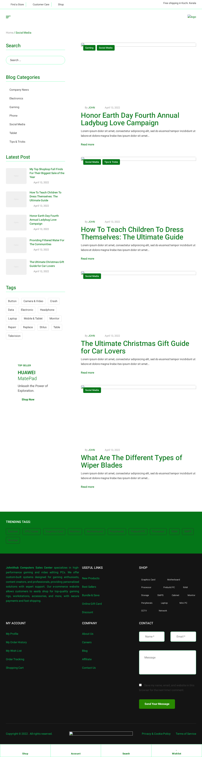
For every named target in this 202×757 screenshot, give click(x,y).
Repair (12, 327)
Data (11, 310)
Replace (28, 327)
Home (9, 33)
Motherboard (95, 531)
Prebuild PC (138, 531)
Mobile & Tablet (33, 318)
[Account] (76, 748)
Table (56, 327)
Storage (13, 540)
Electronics (16, 98)
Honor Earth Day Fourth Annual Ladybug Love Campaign (130, 119)
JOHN (91, 107)
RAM (174, 531)
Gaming (89, 48)
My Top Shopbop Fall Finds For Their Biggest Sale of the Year (47, 173)
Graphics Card (54, 531)
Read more (87, 144)
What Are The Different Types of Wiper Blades (131, 462)
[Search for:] (35, 60)
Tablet (13, 133)
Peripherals (117, 531)
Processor (158, 531)
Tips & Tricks (111, 162)
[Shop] (25, 748)
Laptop (12, 318)
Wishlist (176, 753)
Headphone (47, 310)
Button (12, 301)
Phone (13, 116)
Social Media (106, 48)
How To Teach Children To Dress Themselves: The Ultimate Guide (132, 233)
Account (76, 753)
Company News (19, 90)
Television (14, 336)
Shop (25, 753)
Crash (53, 301)
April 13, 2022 (112, 107)
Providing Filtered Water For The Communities (47, 242)
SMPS (188, 531)
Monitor (54, 318)
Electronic (27, 310)
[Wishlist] (177, 748)
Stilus (43, 327)
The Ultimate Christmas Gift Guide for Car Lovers (135, 347)
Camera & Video (33, 301)
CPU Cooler (31, 531)
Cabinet (13, 531)
